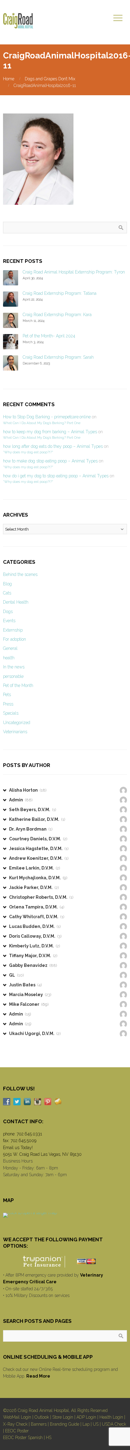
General (10, 648)
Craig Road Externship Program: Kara (57, 314)
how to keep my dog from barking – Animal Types (50, 431)
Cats (7, 593)
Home (8, 78)
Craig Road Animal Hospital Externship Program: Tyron (74, 272)
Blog (7, 583)
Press (8, 704)
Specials (10, 713)
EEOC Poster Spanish (23, 1437)
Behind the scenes (20, 574)
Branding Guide (64, 1424)
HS (48, 1437)
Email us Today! (18, 1147)
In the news (13, 666)
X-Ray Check (15, 1424)
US (96, 1424)
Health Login (111, 1417)
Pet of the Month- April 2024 (49, 335)
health (9, 657)
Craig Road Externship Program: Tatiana (59, 293)
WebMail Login (17, 1417)
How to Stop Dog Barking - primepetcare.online (47, 416)
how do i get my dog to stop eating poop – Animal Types (56, 475)
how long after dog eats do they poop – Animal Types (53, 446)
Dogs (8, 611)
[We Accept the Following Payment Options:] (65, 1261)
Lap (86, 1424)
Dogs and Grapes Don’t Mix (50, 78)
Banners (39, 1424)
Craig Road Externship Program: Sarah (58, 357)
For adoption (14, 639)
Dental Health (15, 602)
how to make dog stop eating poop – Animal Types (50, 460)
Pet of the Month (18, 685)
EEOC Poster (17, 1430)
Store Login (62, 1417)
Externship (13, 630)
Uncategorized (16, 722)
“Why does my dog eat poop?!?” (28, 452)
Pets (7, 694)
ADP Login (86, 1417)
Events (9, 620)
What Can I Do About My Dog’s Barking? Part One (41, 423)
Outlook (41, 1417)
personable (13, 676)
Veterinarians (15, 731)
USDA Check (114, 1424)
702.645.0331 (29, 1133)
